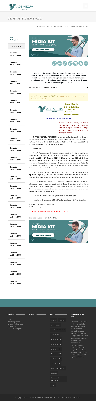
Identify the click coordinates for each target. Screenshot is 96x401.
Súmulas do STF (56, 339)
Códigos (53, 320)
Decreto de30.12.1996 (15, 54)
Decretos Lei (60, 368)
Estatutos (61, 320)
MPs (52, 368)
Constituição (55, 334)
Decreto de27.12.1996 (15, 82)
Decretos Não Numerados (73, 26)
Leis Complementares (58, 330)
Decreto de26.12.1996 (15, 92)
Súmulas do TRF (56, 359)
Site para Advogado (15, 329)
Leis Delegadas (55, 325)
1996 (86, 26)
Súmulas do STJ (55, 349)
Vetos (52, 385)
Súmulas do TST (56, 344)
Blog (9, 319)
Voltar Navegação (15, 38)
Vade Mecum (57, 26)
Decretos (54, 373)
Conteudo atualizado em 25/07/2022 (58, 161)
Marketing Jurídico (14, 322)
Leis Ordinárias (55, 363)
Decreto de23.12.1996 (15, 244)
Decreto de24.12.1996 (15, 130)
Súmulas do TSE (56, 354)
